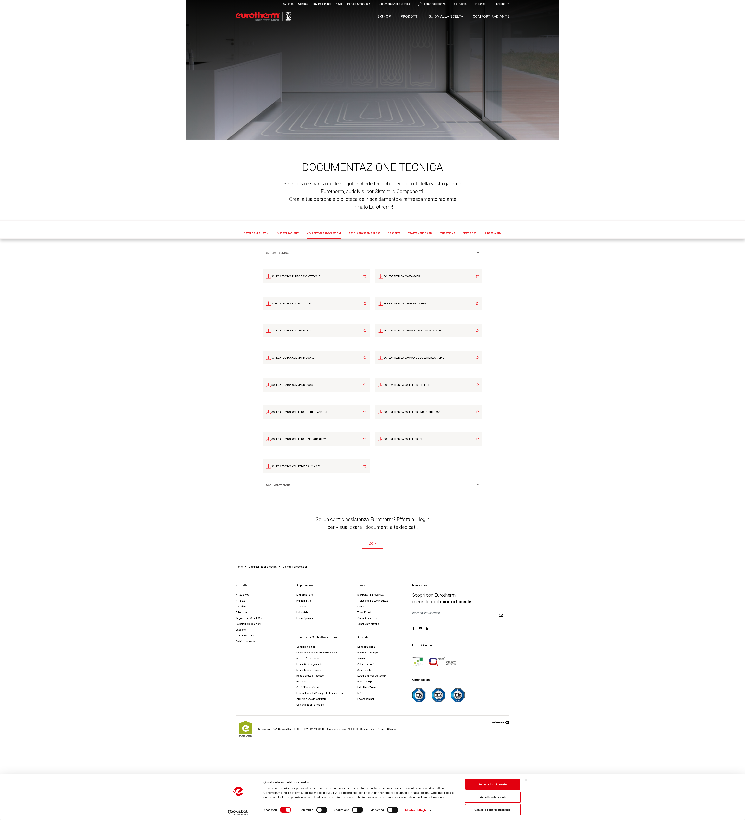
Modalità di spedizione (309, 670)
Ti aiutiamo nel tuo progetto (372, 600)
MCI (359, 693)
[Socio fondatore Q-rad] (442, 661)
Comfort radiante (491, 16)
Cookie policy (368, 729)
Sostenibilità (364, 670)
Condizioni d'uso (305, 646)
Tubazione (447, 233)
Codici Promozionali (307, 687)
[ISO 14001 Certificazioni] (438, 695)
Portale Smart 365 (358, 3)
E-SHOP (384, 16)
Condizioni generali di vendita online (316, 652)
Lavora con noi (322, 3)
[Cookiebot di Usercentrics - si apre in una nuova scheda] (238, 812)
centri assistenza (435, 3)
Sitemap (392, 729)
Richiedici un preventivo (370, 594)
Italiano (501, 3)
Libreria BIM (493, 233)
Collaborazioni (365, 664)
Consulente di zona (368, 623)
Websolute (498, 722)
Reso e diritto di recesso (310, 675)
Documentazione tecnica (394, 3)
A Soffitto (241, 606)
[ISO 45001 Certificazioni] (458, 695)
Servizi (361, 658)
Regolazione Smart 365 (364, 233)
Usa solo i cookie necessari (492, 809)
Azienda (288, 3)
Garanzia (301, 681)
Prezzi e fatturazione (307, 658)
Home (239, 566)
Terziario (301, 606)
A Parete (240, 600)
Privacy (381, 729)
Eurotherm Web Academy (371, 675)
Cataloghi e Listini (256, 233)
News (339, 3)
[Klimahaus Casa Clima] (417, 661)
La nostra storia (366, 646)
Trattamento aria (420, 233)
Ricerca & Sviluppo (368, 652)
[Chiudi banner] (526, 780)
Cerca (463, 3)
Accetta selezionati (493, 797)
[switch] (321, 810)
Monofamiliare (304, 594)
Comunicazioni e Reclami (310, 704)
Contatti (303, 3)
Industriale (302, 612)
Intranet (480, 3)
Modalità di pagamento (309, 664)
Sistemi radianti (288, 233)
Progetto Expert (366, 681)
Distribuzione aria (245, 641)
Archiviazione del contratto (311, 698)
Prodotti (409, 16)
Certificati (470, 233)
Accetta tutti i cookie (493, 784)
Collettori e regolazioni (324, 233)
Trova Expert (364, 612)
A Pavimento (243, 594)
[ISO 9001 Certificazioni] (419, 695)
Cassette (394, 233)
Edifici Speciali (304, 618)
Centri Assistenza (367, 618)
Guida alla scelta (445, 16)
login (372, 543)
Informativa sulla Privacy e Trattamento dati (320, 693)
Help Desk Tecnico (367, 687)
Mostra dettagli (415, 810)
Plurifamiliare (303, 600)
